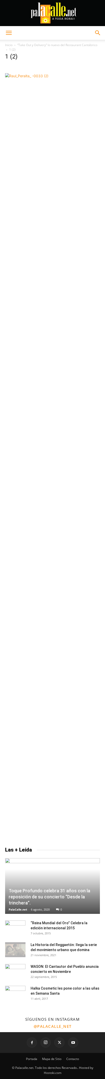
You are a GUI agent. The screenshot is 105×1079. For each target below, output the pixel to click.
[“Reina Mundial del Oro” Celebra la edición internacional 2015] (15, 925)
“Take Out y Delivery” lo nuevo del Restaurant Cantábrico (57, 45)
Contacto (72, 1059)
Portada (31, 1059)
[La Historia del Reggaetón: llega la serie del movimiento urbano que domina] (15, 949)
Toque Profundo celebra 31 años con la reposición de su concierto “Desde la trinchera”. (49, 896)
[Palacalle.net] (52, 13)
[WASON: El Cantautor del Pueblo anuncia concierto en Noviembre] (15, 969)
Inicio (8, 45)
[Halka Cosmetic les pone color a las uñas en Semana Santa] (15, 991)
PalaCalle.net (18, 909)
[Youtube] (73, 1042)
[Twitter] (59, 1042)
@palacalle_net (53, 1026)
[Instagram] (46, 1042)
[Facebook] (32, 1042)
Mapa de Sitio (51, 1059)
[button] (9, 33)
